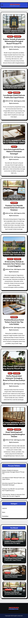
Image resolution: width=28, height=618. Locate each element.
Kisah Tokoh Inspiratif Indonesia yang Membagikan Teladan (14, 434)
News (10, 92)
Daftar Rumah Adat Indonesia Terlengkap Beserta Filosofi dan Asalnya (14, 378)
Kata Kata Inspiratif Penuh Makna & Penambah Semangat (14, 151)
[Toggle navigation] (2, 5)
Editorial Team (10, 47)
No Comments (15, 49)
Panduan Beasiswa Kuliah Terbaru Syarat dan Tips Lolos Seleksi (14, 322)
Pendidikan (17, 36)
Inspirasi (10, 36)
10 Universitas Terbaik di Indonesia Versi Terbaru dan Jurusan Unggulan (14, 264)
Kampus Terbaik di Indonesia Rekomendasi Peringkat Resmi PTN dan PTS (14, 41)
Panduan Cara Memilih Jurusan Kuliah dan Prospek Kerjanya (14, 208)
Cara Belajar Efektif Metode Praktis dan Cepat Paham (14, 96)
